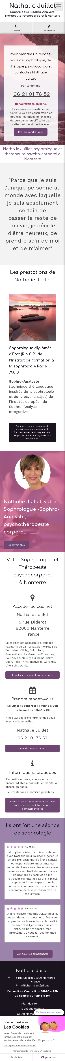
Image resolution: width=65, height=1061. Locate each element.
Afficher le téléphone (35, 985)
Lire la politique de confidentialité (20, 1045)
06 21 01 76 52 (31, 94)
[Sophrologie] (32, 317)
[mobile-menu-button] (58, 6)
